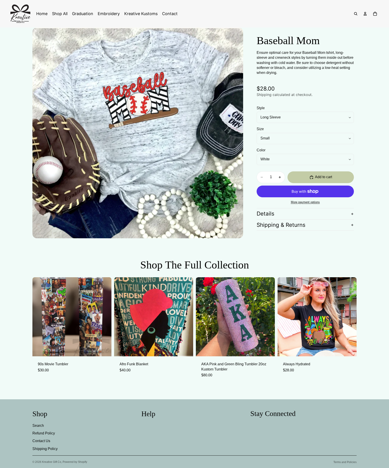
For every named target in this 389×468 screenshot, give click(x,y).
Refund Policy (43, 433)
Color (261, 150)
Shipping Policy (45, 449)
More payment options (305, 202)
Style (261, 108)
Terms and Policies (345, 462)
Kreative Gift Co (51, 461)
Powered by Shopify (75, 461)
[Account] (365, 14)
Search (38, 425)
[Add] (104, 349)
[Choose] (268, 349)
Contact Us (41, 441)
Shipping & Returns (281, 225)
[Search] (356, 14)
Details (265, 213)
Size (260, 129)
